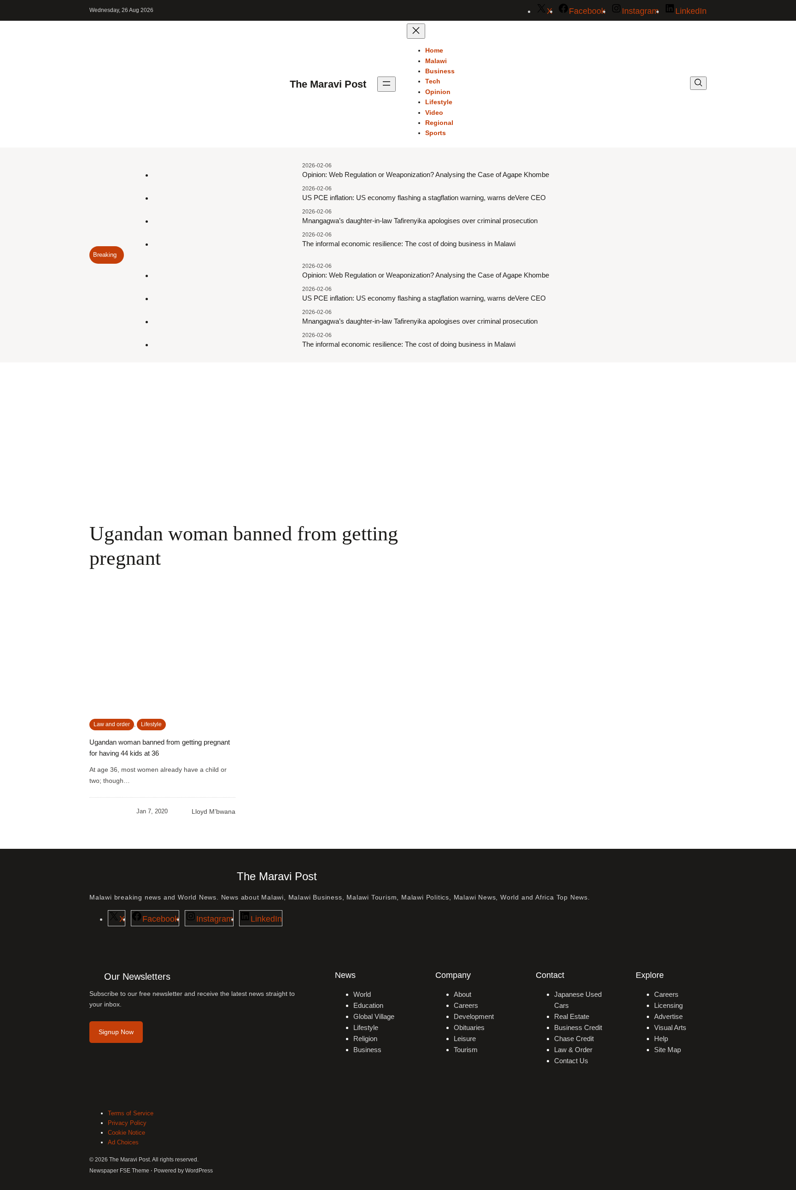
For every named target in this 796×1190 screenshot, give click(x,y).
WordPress (199, 1170)
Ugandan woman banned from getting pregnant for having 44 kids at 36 (159, 747)
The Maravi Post (328, 84)
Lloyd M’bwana (213, 811)
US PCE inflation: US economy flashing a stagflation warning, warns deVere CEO (424, 197)
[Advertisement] (398, 438)
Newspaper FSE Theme (119, 1170)
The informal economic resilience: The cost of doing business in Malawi (408, 244)
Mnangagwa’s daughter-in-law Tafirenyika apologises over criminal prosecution (420, 221)
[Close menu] (416, 31)
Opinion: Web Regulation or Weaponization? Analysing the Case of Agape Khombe (425, 174)
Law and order (112, 724)
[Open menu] (386, 84)
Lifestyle (151, 724)
